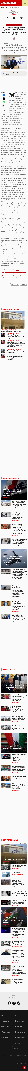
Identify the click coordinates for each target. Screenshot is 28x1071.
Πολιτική (6, 1027)
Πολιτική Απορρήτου (11, 1046)
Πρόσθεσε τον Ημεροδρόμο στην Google (14, 73)
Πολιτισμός (20, 1021)
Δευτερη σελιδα (10, 840)
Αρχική (5, 1016)
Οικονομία (6, 1032)
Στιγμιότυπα (20, 1032)
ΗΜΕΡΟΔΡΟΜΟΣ (9, 41)
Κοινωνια (19, 24)
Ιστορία (19, 1027)
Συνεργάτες (20, 1037)
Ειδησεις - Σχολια (11, 24)
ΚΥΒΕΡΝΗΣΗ (24, 284)
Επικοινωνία (21, 1046)
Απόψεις (6, 1021)
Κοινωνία (19, 1016)
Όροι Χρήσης (18, 1044)
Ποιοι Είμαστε (9, 1044)
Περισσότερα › (23, 673)
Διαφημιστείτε (14, 1048)
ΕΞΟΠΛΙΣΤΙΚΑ (14, 284)
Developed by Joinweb (21, 1063)
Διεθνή (5, 1037)
